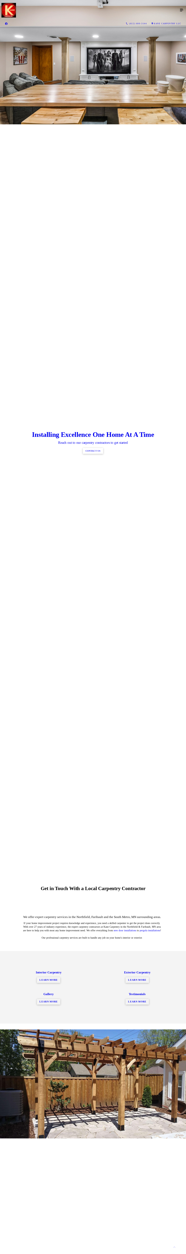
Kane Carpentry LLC (167, 23)
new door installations (125, 930)
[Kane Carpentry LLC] (89, 10)
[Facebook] (6, 24)
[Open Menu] (181, 10)
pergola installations (150, 930)
